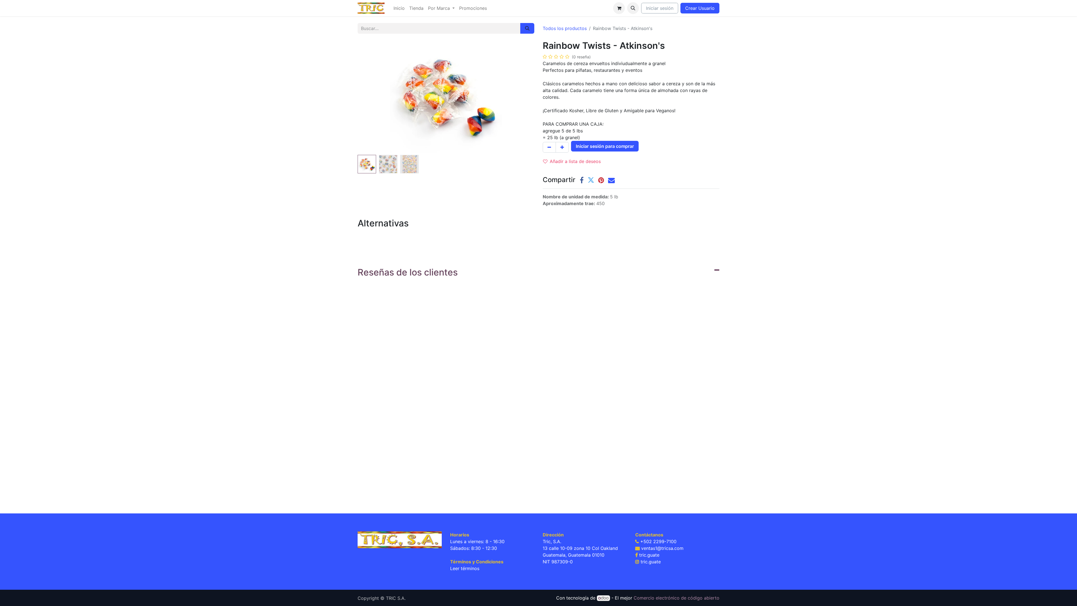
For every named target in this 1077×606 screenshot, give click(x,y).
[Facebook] (582, 180)
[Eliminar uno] (549, 147)
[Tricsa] (400, 539)
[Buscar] (527, 28)
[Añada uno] (562, 147)
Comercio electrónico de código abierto (676, 598)
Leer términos (464, 568)
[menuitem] (399, 8)
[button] (633, 8)
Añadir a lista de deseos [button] (575, 161)
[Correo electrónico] (611, 180)
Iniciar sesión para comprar (605, 146)
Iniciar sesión (659, 8)
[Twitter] (591, 180)
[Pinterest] (601, 180)
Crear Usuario (700, 8)
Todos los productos (565, 28)
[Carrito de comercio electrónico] (619, 8)
